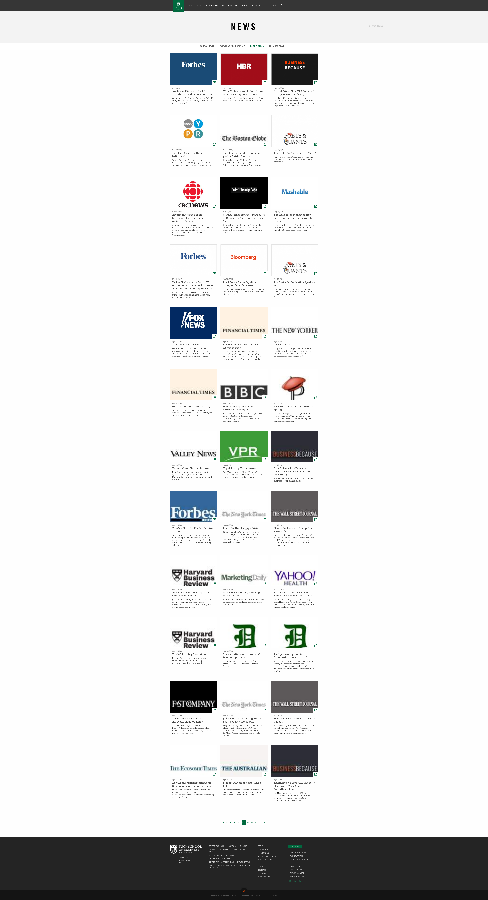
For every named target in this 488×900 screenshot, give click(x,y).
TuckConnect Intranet (300, 859)
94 (235, 822)
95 (239, 822)
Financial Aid (263, 853)
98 (252, 822)
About (190, 5)
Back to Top (244, 890)
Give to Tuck (295, 847)
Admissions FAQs (265, 860)
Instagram (290, 881)
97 (248, 822)
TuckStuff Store (297, 856)
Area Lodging (264, 877)
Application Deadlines (267, 856)
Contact (261, 866)
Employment (295, 866)
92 (227, 822)
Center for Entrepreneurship (222, 855)
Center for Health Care (219, 858)
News (275, 5)
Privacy (274, 895)
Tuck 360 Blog (276, 46)
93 (231, 822)
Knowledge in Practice (232, 46)
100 (260, 822)
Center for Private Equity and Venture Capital (229, 862)
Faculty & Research (260, 5)
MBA (199, 5)
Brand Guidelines (297, 876)
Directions (263, 870)
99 (256, 822)
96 (243, 822)
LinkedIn (295, 881)
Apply (260, 846)
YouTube (300, 881)
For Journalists (297, 873)
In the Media (257, 46)
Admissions (263, 849)
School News (207, 46)
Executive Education (237, 5)
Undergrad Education (215, 5)
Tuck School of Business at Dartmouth (178, 6)
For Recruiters (296, 869)
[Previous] (223, 822)
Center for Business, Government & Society (228, 846)
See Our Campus (265, 873)
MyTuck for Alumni (298, 852)
